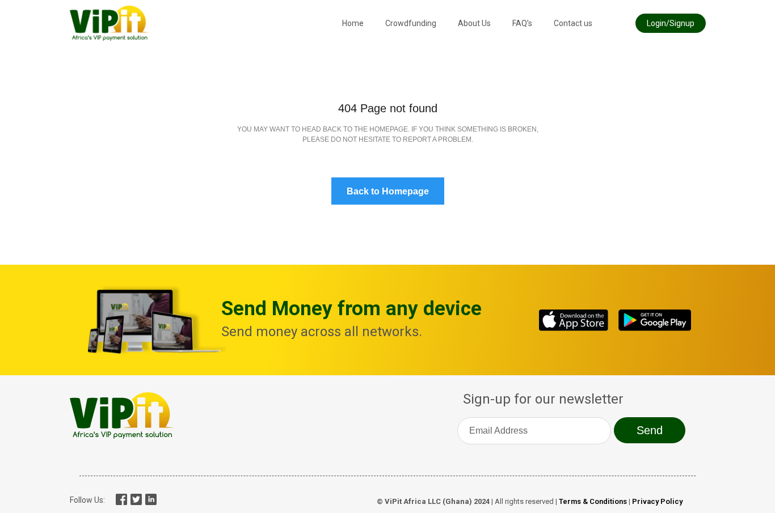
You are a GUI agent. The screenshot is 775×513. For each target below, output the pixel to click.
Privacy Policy (657, 501)
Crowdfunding (410, 23)
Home (353, 23)
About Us (474, 23)
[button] (670, 23)
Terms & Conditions (593, 501)
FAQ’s (522, 23)
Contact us (573, 23)
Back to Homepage (388, 191)
